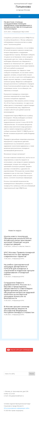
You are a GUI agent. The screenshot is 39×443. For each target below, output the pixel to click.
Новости (27, 246)
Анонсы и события (18, 246)
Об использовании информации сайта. (17, 408)
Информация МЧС (18, 258)
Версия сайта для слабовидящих (21, 350)
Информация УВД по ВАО (20, 32)
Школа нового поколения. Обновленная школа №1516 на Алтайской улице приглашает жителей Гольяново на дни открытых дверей (17, 240)
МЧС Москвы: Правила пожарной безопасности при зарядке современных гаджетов (19, 254)
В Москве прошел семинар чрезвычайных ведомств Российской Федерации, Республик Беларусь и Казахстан (19, 309)
